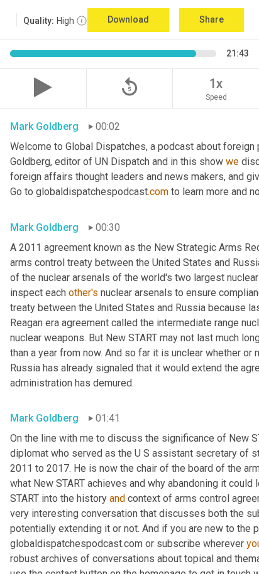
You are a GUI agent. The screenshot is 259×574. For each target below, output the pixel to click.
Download (128, 19)
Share (211, 19)
